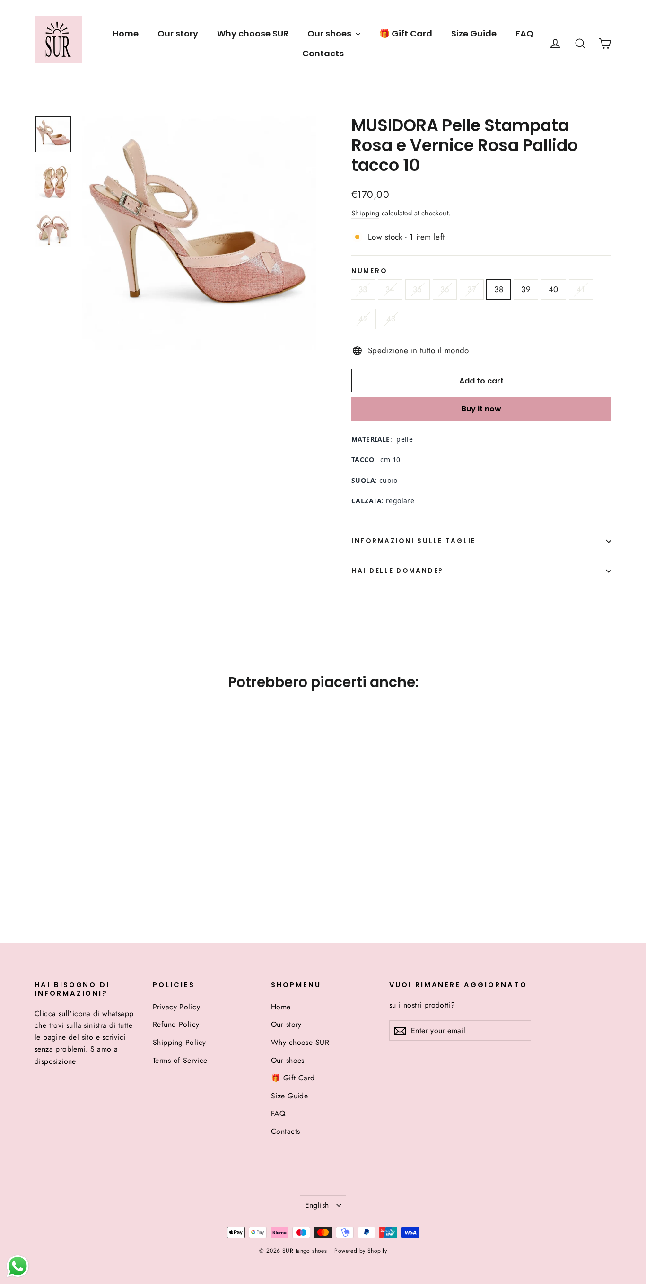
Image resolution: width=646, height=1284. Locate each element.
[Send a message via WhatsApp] (18, 1266)
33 (362, 289)
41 (580, 289)
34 (390, 289)
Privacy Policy (176, 1006)
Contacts (323, 53)
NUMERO (369, 271)
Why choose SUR (252, 33)
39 (526, 289)
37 (471, 289)
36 (445, 289)
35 (417, 289)
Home (126, 33)
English (317, 1205)
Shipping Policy (179, 1042)
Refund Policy (176, 1024)
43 (391, 318)
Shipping (365, 213)
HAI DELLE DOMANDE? (397, 570)
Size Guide (474, 33)
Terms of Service (180, 1060)
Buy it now (481, 408)
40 (554, 289)
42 (363, 318)
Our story (177, 33)
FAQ (524, 33)
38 (498, 289)
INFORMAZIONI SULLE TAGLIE (413, 540)
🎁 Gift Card (405, 33)
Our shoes (330, 33)
